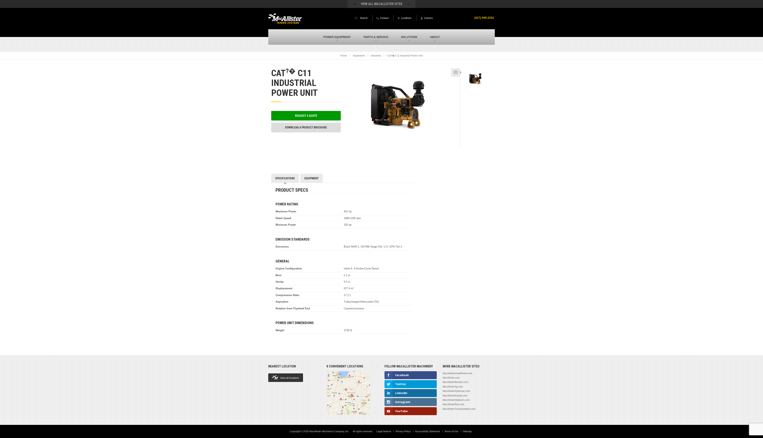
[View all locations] (348, 417)
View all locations (289, 378)
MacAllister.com (451, 377)
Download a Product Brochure (306, 127)
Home (343, 55)
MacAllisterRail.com (453, 404)
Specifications (285, 178)
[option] (476, 79)
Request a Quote (306, 115)
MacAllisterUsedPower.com (457, 373)
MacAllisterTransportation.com (459, 409)
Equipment (359, 55)
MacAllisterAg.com (453, 386)
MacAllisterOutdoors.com (456, 400)
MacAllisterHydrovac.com (456, 391)
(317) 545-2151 (484, 17)
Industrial (376, 55)
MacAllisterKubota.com (455, 395)
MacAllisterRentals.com (455, 382)
